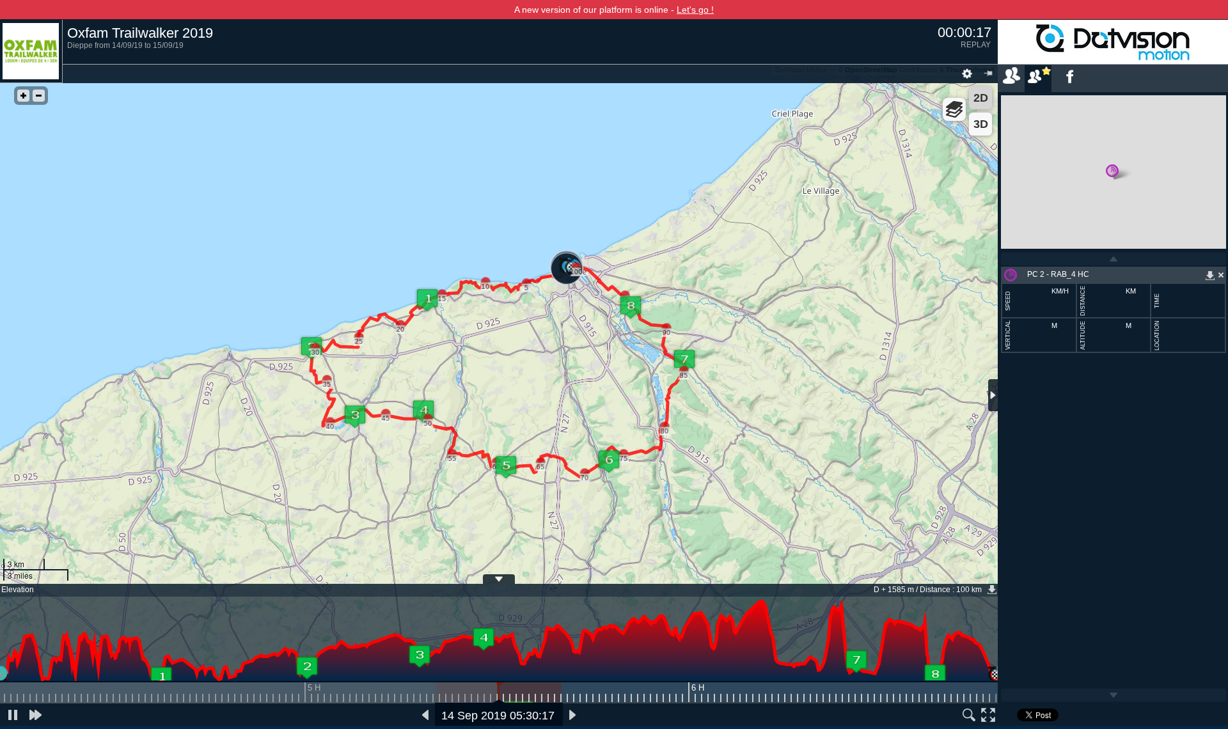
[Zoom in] (23, 96)
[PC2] (307, 667)
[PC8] (935, 675)
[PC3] (419, 656)
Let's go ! (695, 9)
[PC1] (161, 678)
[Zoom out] (39, 96)
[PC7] (856, 661)
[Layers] (954, 109)
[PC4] (483, 639)
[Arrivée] (996, 675)
